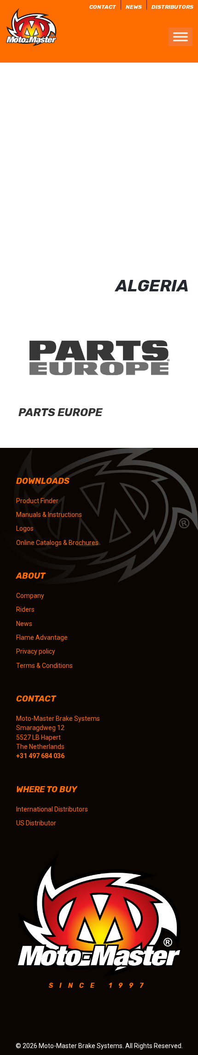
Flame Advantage (42, 637)
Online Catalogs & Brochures (57, 542)
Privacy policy (35, 651)
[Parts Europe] (99, 370)
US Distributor (36, 823)
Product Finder (37, 500)
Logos (25, 528)
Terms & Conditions (44, 665)
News (24, 623)
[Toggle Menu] (180, 37)
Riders (25, 609)
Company (30, 595)
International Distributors (52, 809)
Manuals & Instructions (49, 514)
